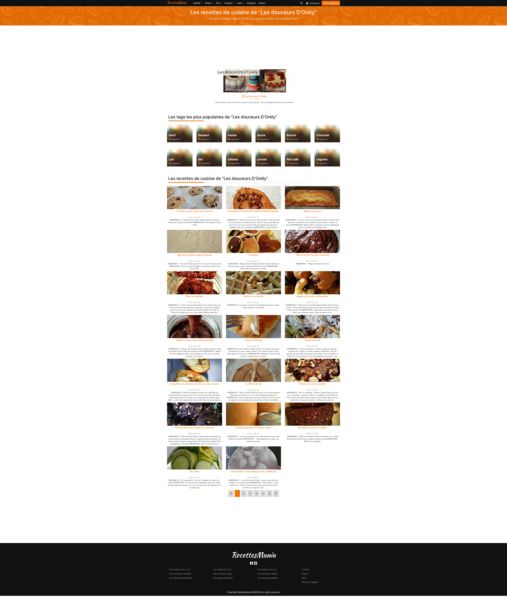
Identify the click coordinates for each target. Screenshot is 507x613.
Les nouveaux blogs (267, 573)
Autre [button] (240, 3)
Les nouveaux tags (222, 573)
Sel (200, 159)
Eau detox (194, 471)
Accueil (213, 18)
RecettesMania (177, 2)
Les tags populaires (223, 578)
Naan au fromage (253, 340)
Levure (262, 159)
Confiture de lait (253, 383)
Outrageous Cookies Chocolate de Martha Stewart (253, 211)
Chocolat (322, 135)
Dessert (203, 135)
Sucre (261, 135)
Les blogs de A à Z (266, 569)
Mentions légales (310, 582)
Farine (232, 135)
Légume (321, 159)
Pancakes (253, 255)
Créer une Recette (331, 3)
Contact (306, 569)
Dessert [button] (229, 3)
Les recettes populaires (180, 578)
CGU (304, 578)
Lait (171, 159)
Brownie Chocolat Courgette (312, 427)
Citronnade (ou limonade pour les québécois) (253, 471)
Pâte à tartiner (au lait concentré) (312, 255)
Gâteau (233, 159)
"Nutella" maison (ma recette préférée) (194, 340)
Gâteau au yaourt (312, 211)
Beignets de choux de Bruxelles (312, 296)
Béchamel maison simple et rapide (194, 255)
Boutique (251, 3)
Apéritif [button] (196, 3)
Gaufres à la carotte (253, 296)
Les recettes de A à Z (179, 569)
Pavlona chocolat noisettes (312, 383)
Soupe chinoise (312, 340)
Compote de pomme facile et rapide (253, 427)
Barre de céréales (194, 296)
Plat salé (293, 159)
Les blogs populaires (267, 578)
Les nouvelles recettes (180, 573)
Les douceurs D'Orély (255, 96)
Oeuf (172, 135)
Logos (305, 573)
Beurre (291, 135)
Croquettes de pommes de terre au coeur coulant (194, 383)
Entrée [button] (208, 3)
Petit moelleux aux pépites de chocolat (194, 427)
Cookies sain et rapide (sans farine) (194, 211)
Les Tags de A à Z (222, 569)
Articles (262, 3)
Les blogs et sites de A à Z (233, 18)
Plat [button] (218, 3)
